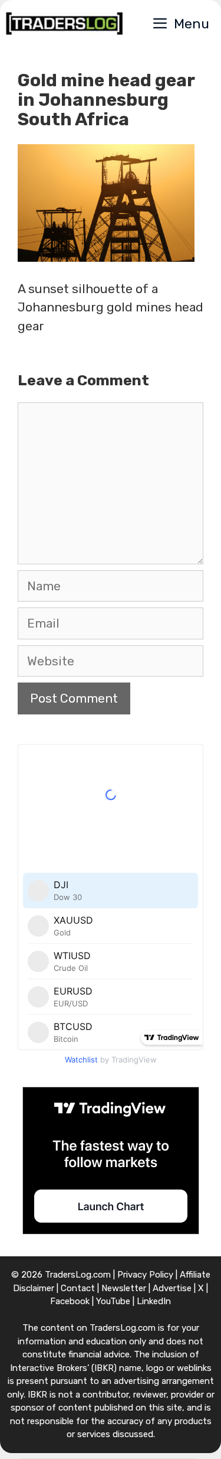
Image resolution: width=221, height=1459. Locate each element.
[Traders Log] (64, 24)
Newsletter (123, 1288)
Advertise (172, 1288)
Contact (78, 1288)
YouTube (113, 1301)
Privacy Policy (145, 1274)
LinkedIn (154, 1301)
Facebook (70, 1301)
